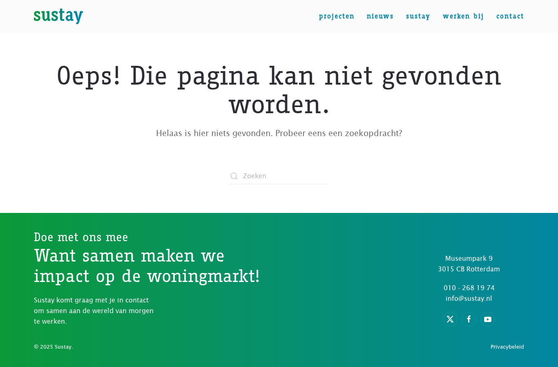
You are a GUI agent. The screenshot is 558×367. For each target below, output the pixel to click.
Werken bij (463, 16)
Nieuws (380, 16)
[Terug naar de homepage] (58, 16)
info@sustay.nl (469, 298)
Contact (510, 16)
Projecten (337, 16)
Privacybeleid (507, 347)
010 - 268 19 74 (469, 287)
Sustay (418, 16)
